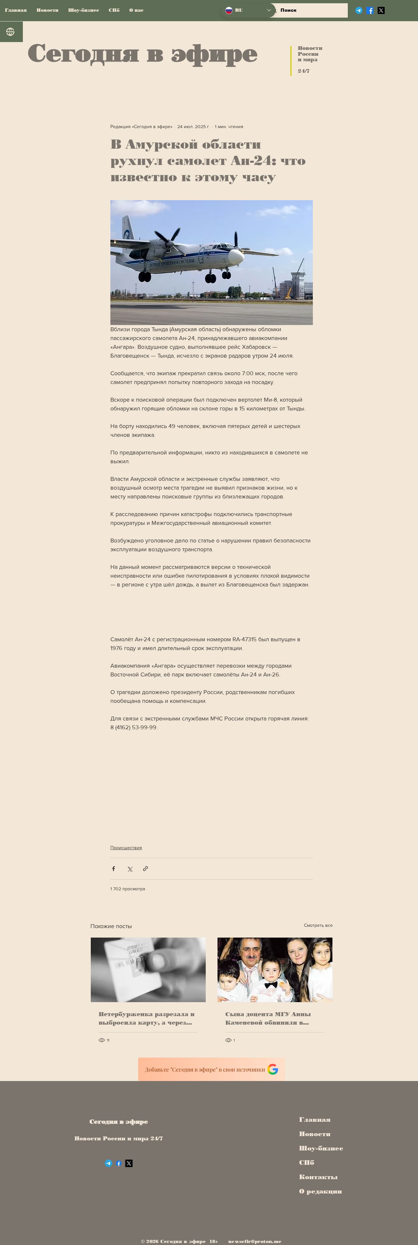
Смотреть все (318, 925)
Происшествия (126, 847)
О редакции (319, 1191)
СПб (306, 1162)
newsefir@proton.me (254, 1241)
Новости (314, 1134)
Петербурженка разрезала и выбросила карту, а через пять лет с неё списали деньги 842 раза (147, 1019)
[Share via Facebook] (113, 869)
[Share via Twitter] (129, 869)
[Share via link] (145, 869)
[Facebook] (370, 10)
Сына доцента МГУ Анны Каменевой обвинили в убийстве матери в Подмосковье (268, 1019)
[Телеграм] (358, 10)
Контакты (318, 1177)
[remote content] (211, 612)
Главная (314, 1119)
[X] (381, 10)
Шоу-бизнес (319, 1148)
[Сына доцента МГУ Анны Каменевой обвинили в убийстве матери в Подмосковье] (274, 970)
